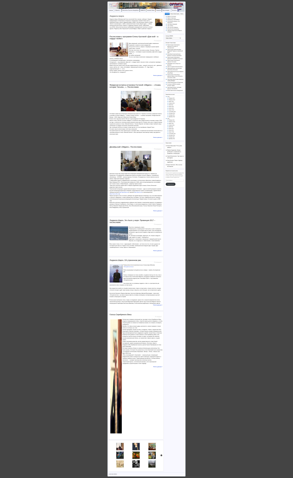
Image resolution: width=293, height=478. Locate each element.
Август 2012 (171, 109)
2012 (168, 96)
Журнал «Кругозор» (171, 18)
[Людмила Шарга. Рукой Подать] (151, 465)
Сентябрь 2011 (172, 133)
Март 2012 (171, 101)
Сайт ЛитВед (170, 25)
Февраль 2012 (172, 99)
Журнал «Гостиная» (171, 16)
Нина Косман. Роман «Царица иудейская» (174, 161)
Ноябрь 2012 (172, 115)
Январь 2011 (172, 120)
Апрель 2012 (172, 103)
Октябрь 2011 (172, 135)
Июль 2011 (171, 130)
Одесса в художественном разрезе (175, 66)
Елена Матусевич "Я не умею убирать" (174, 146)
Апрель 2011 (172, 125)
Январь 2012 (172, 98)
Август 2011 (171, 131)
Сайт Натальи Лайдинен (172, 27)
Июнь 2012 (171, 106)
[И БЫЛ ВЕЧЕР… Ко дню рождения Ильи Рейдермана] (135, 465)
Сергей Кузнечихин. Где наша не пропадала (175, 156)
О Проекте (117, 10)
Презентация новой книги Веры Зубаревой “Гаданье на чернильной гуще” (175, 51)
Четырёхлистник (128, 266)
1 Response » (159, 316)
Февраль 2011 (172, 121)
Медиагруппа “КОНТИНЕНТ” (173, 19)
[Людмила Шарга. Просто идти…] (135, 447)
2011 (168, 118)
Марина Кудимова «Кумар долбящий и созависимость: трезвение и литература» (174, 151)
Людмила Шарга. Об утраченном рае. (125, 260)
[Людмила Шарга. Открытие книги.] (119, 456)
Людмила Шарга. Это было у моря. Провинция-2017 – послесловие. (132, 221)
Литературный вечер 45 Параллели (175, 82)
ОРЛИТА (115, 474)
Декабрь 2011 (172, 138)
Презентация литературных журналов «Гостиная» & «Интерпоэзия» (173, 46)
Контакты (174, 10)
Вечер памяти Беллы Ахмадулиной (175, 90)
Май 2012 (171, 104)
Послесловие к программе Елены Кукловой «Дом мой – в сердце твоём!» (134, 38)
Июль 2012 (171, 108)
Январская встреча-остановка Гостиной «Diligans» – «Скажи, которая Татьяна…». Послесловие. (135, 86)
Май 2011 (171, 126)
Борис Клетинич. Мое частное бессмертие (174, 165)
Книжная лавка (151, 10)
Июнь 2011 (171, 128)
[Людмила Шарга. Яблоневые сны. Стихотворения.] (135, 456)
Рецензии (158, 10)
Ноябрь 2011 (172, 136)
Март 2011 (171, 123)
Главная (111, 10)
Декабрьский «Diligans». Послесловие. (126, 147)
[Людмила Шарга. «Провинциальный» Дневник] (151, 447)
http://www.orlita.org (114, 193)
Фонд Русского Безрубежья (173, 29)
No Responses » (158, 40)
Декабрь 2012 (172, 116)
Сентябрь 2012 (172, 111)
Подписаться (170, 184)
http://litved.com (138, 192)
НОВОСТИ (143, 10)
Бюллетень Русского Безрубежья (130, 10)
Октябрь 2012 (172, 113)
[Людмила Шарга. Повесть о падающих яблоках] (151, 456)
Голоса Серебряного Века (120, 314)
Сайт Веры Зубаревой (172, 24)
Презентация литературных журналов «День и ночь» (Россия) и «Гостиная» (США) (175, 76)
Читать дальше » (157, 75)
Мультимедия (166, 10)
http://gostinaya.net (124, 192)
